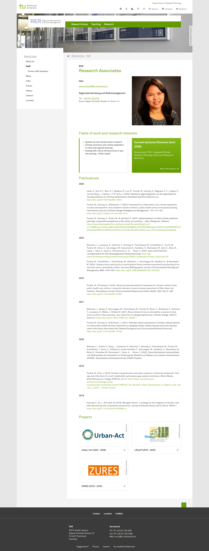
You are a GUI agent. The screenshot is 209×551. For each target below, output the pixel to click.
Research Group (79, 24)
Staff (28, 66)
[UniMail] (144, 9)
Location (30, 100)
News (28, 76)
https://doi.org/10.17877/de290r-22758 (104, 331)
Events (29, 86)
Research (109, 24)
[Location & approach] (126, 9)
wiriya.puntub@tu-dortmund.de (93, 86)
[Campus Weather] (132, 9)
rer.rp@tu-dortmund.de (125, 537)
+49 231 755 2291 (124, 531)
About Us (30, 61)
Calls (28, 81)
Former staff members (38, 71)
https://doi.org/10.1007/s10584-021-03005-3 (116, 318)
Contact (29, 96)
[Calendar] (121, 9)
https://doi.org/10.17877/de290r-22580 (104, 294)
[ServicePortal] (138, 9)
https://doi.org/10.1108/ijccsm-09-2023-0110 (107, 213)
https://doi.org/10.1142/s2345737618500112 (107, 409)
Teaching (96, 24)
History (29, 91)
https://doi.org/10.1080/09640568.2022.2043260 (137, 270)
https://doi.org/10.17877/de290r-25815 (104, 200)
